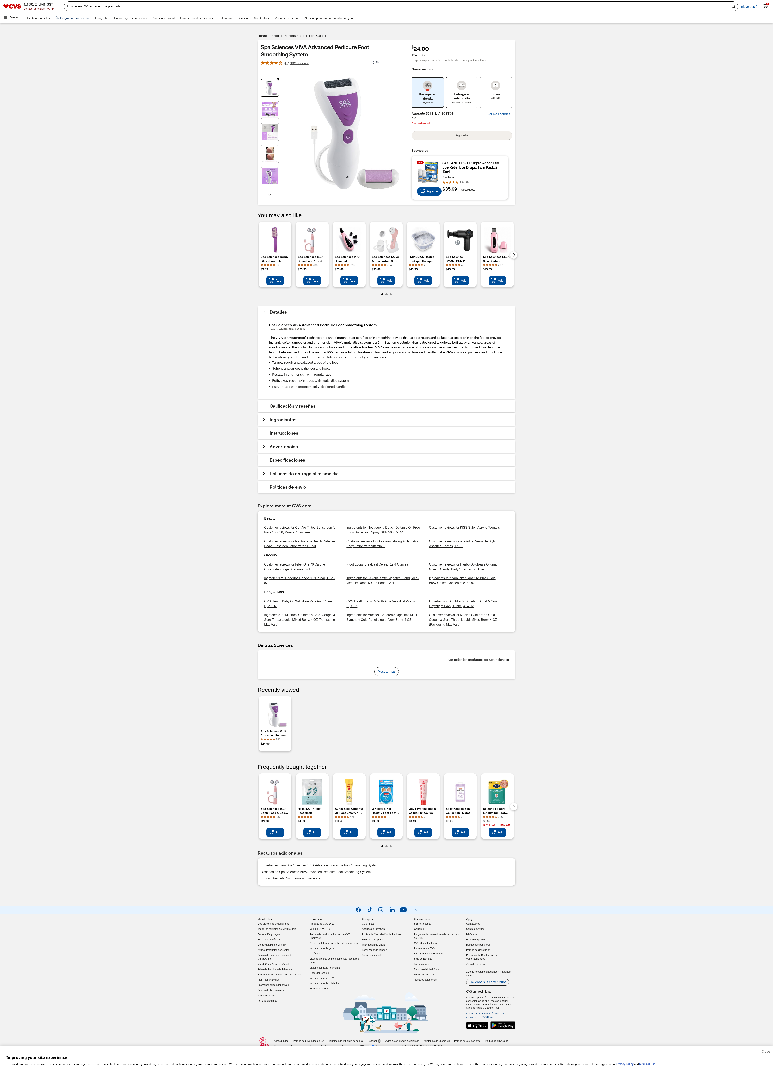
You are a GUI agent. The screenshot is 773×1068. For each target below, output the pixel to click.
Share (379, 62)
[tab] (270, 88)
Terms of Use (647, 1064)
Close (766, 1051)
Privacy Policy (624, 1064)
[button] (499, 114)
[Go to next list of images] (270, 194)
